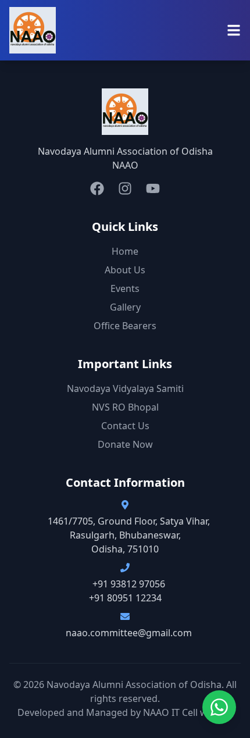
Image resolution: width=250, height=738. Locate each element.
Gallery (125, 307)
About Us (125, 269)
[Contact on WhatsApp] (219, 707)
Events (125, 288)
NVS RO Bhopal (125, 407)
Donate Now (125, 444)
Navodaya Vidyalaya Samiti (125, 388)
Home (125, 251)
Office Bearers (125, 325)
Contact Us (125, 425)
